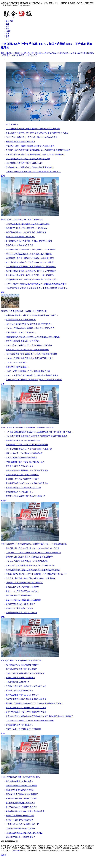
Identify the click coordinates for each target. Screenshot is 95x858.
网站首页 (9, 21)
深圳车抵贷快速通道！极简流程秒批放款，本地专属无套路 (30, 258)
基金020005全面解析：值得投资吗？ (20, 604)
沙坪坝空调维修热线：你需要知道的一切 (22, 824)
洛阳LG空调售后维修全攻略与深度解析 (22, 794)
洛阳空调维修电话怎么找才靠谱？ (19, 781)
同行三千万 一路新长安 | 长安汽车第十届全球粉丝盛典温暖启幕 (31, 137)
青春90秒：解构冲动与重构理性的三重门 (22, 479)
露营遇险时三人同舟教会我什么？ (19, 492)
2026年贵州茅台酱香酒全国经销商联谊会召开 (24, 163)
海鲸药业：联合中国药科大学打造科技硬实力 (24, 583)
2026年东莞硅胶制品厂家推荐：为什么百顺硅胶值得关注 (29, 345)
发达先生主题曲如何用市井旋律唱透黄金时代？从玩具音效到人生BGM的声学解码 (39, 716)
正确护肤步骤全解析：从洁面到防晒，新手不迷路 (26, 232)
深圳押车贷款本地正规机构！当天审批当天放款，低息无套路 (31, 267)
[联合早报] (18, 17)
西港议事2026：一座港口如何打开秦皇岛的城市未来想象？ (30, 167)
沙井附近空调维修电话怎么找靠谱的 (20, 828)
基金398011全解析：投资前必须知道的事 (22, 587)
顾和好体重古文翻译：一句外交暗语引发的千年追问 (27, 445)
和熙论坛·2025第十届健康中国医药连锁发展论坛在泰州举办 (30, 146)
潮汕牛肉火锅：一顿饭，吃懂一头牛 (20, 237)
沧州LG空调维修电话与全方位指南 (20, 816)
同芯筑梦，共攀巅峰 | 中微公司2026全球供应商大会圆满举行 (30, 578)
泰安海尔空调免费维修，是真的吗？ (20, 803)
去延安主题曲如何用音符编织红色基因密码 (23, 729)
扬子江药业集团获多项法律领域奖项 (20, 142)
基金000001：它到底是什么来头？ (19, 608)
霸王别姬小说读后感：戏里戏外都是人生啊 (23, 488)
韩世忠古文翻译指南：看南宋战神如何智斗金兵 (25, 462)
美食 (7, 29)
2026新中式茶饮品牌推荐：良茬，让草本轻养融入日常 (28, 371)
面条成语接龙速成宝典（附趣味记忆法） (22, 475)
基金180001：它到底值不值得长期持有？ (22, 591)
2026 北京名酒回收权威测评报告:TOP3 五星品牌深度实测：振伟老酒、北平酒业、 (39, 432)
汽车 (7, 38)
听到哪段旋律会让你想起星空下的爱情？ (22, 665)
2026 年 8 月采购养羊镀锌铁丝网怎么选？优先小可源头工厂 (30, 328)
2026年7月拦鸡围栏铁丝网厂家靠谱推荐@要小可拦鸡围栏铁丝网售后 (34, 380)
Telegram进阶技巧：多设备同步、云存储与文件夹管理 (65, 53)
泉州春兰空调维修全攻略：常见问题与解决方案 (25, 811)
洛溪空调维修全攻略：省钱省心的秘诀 (21, 798)
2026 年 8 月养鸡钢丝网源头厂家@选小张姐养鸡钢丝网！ (29, 324)
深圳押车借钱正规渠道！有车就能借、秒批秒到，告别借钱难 (31, 271)
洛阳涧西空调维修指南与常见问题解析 (21, 786)
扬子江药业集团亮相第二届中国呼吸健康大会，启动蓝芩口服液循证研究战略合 (38, 150)
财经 (7, 26)
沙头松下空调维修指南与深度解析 (19, 820)
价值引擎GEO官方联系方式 (17, 367)
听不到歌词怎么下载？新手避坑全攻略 (21, 669)
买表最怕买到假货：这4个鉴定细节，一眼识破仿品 (26, 228)
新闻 (7, 24)
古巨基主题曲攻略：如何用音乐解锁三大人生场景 (26, 708)
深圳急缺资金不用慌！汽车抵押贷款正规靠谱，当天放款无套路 (31, 280)
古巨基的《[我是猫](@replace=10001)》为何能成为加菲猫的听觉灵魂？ (34, 703)
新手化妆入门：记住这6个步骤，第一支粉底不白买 (22, 53)
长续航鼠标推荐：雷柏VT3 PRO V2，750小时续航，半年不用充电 (33, 337)
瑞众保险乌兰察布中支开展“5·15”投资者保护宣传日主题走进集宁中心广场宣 (37, 133)
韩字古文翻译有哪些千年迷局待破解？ (21, 458)
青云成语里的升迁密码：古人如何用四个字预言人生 (27, 483)
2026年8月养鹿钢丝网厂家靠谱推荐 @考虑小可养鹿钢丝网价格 (31, 354)
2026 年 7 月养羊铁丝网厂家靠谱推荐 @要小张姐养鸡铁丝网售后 (32, 375)
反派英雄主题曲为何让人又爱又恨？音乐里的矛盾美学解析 (30, 721)
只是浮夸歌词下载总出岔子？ (18, 682)
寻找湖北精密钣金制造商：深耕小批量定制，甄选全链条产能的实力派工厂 (36, 574)
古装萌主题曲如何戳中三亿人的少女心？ (22, 695)
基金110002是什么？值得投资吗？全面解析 (23, 600)
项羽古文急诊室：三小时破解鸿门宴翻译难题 (24, 453)
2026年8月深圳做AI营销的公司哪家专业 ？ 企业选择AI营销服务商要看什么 (36, 288)
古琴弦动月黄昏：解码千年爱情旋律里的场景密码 (26, 699)
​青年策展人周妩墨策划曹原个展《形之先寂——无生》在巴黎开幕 (32, 548)
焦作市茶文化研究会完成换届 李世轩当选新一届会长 (27, 350)
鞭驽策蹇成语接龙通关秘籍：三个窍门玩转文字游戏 (27, 470)
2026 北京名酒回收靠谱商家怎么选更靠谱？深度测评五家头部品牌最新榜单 (36, 436)
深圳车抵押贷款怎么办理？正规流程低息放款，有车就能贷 (30, 262)
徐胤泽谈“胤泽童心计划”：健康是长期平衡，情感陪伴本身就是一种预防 (35, 154)
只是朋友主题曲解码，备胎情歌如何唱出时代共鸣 (26, 686)
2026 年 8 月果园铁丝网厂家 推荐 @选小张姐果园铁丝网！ (29, 358)
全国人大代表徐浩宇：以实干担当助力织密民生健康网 (28, 159)
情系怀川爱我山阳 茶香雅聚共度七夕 (21, 320)
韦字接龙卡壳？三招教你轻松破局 (19, 466)
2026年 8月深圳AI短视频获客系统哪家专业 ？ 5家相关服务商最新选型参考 (36, 284)
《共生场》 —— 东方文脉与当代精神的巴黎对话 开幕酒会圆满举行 (33, 553)
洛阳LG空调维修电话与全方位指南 (20, 790)
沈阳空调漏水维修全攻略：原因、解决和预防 (24, 833)
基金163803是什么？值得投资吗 (19, 595)
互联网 (8, 31)
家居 (7, 36)
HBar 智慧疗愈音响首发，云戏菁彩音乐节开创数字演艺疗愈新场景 (33, 570)
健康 (7, 33)
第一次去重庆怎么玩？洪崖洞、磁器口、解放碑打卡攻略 (29, 241)
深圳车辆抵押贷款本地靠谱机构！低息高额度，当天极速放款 (31, 249)
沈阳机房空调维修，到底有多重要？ (20, 837)
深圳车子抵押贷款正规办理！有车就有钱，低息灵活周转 (29, 254)
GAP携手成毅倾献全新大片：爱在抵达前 (22, 341)
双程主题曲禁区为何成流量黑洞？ (19, 725)
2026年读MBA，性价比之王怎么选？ (21, 332)
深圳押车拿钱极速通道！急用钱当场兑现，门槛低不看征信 (30, 275)
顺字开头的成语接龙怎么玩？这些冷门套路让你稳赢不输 (29, 449)
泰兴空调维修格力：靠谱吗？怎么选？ (21, 807)
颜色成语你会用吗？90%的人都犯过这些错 (23, 440)
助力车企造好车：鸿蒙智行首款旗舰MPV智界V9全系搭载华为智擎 (33, 129)
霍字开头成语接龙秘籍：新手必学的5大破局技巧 (25, 496)
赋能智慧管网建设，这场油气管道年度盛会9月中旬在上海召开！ (32, 315)
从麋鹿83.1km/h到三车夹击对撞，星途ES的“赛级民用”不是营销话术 (33, 172)
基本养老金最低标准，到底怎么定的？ (21, 613)
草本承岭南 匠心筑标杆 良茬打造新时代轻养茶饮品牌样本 (29, 557)
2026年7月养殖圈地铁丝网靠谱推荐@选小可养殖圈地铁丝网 (30, 565)
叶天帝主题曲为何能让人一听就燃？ (20, 678)
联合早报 (16, 851)
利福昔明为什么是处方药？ (17, 363)
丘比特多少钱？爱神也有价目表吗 (19, 245)
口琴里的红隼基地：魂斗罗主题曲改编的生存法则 (26, 712)
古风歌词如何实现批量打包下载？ (19, 691)
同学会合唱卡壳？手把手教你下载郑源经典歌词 (25, 673)
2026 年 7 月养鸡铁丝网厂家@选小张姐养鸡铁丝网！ (27, 561)
